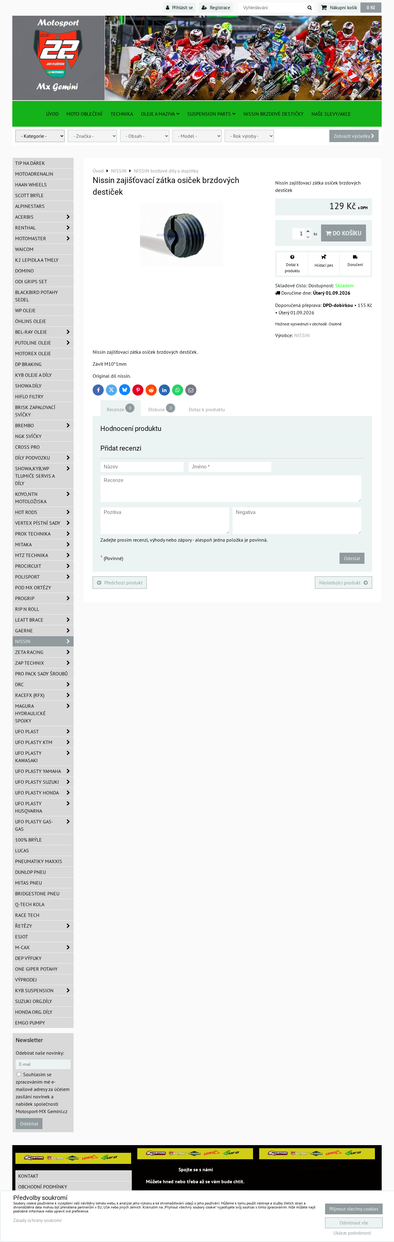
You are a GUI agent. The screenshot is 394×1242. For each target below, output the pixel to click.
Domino (24, 271)
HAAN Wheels (31, 184)
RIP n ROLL (27, 609)
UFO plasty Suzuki (37, 782)
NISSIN (22, 641)
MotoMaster (30, 238)
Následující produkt (339, 582)
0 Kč (371, 7)
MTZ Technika (31, 555)
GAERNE (24, 630)
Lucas (22, 850)
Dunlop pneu (30, 872)
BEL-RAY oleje (31, 332)
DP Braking (28, 364)
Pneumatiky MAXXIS (38, 861)
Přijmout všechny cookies (353, 1209)
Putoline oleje (33, 343)
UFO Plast (27, 731)
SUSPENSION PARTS (209, 114)
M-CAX (22, 947)
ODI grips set (31, 281)
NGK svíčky (28, 436)
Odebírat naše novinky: (40, 1053)
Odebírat (29, 1124)
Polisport (27, 577)
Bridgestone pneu (37, 893)
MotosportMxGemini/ (317, 1168)
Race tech (27, 915)
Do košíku (346, 233)
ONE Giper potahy (36, 969)
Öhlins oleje (30, 321)
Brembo (24, 425)
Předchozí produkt (123, 582)
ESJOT (21, 936)
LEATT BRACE (29, 620)
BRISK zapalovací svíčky (35, 411)
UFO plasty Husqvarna (28, 807)
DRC (19, 684)
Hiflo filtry (29, 396)
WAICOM (24, 249)
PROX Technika (32, 534)
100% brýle (28, 840)
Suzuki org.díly (33, 1001)
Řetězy (23, 926)
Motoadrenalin (34, 174)
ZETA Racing (29, 652)
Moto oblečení (84, 114)
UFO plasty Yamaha (38, 771)
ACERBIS (24, 217)
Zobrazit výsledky (352, 136)
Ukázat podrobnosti (352, 1233)
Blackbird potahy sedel (36, 296)
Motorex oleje (33, 353)
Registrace (219, 7)
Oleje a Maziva (158, 114)
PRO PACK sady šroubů (41, 674)
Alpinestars (30, 206)
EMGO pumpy (30, 1023)
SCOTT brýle (29, 195)
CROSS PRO (27, 447)
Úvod (52, 114)
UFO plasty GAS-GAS (34, 825)
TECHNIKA (122, 114)
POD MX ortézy (33, 587)
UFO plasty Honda (37, 793)
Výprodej (26, 980)
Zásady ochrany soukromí (37, 1220)
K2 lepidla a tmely (36, 260)
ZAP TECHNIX (29, 663)
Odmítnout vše (354, 1223)
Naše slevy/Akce (331, 114)
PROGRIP (24, 598)
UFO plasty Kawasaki (28, 756)
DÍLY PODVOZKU (32, 458)
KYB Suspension (34, 990)
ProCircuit (28, 566)
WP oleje (25, 310)
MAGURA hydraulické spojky (30, 713)
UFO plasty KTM (33, 742)
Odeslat (352, 558)
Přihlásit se (182, 7)
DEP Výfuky (28, 958)
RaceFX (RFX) (29, 695)
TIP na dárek (30, 163)
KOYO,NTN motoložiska (30, 497)
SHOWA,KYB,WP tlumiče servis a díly (35, 475)
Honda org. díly (33, 1012)
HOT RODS (26, 512)
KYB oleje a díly (33, 375)
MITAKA (23, 544)
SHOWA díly (28, 386)
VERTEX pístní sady (37, 523)
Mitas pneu (28, 883)
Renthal (25, 228)
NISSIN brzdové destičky (273, 114)
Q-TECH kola (29, 904)
